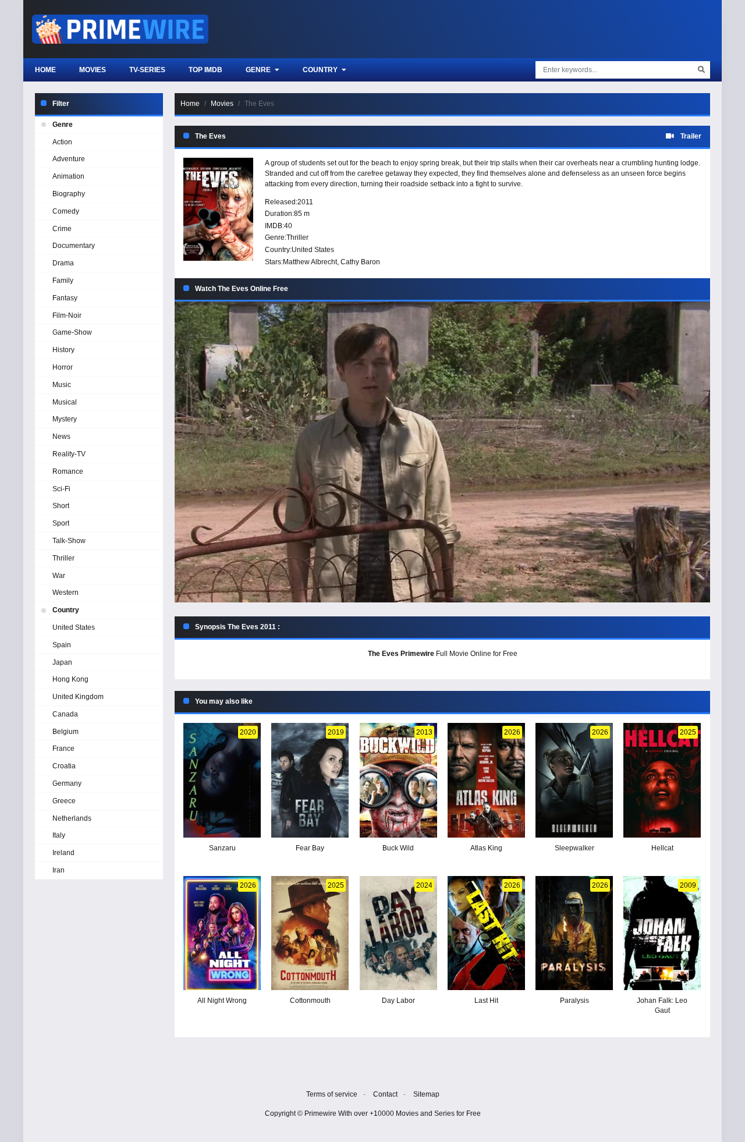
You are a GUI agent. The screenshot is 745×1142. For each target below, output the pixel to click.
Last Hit (486, 1000)
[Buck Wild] (398, 780)
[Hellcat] (662, 780)
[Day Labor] (398, 933)
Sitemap (426, 1094)
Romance (67, 471)
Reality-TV (69, 454)
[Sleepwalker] (574, 780)
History (63, 350)
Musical (64, 402)
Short (60, 506)
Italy (58, 835)
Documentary (73, 246)
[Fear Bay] (310, 780)
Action (62, 142)
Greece (64, 801)
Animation (68, 176)
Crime (62, 229)
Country (321, 70)
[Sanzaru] (222, 780)
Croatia (64, 766)
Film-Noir (66, 315)
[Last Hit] (486, 933)
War (58, 576)
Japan (62, 662)
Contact (385, 1094)
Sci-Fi (61, 489)
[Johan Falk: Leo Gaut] (662, 933)
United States (313, 250)
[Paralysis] (574, 933)
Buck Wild (398, 848)
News (61, 436)
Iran (58, 870)
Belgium (65, 732)
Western (65, 592)
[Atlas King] (486, 780)
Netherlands (71, 818)
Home (45, 70)
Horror (62, 367)
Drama (63, 263)
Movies (92, 70)
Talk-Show (69, 541)
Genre (259, 70)
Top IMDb (205, 70)
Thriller (297, 237)
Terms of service (331, 1094)
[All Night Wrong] (222, 933)
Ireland (63, 853)
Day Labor (398, 1000)
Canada (65, 714)
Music (61, 385)
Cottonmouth (310, 1000)
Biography (68, 194)
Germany (66, 783)
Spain (61, 645)
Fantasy (64, 298)
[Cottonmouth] (310, 933)
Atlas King (486, 848)
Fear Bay (310, 848)
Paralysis (574, 1000)
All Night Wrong (222, 1000)
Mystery (64, 419)
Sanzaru (222, 848)
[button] (442, 452)
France (63, 748)
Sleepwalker (574, 848)
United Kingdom (78, 697)
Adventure (68, 159)
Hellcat (662, 848)
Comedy (65, 211)
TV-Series (147, 70)
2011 (305, 202)
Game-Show (72, 332)
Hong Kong (70, 679)
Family (62, 280)
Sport (60, 523)
